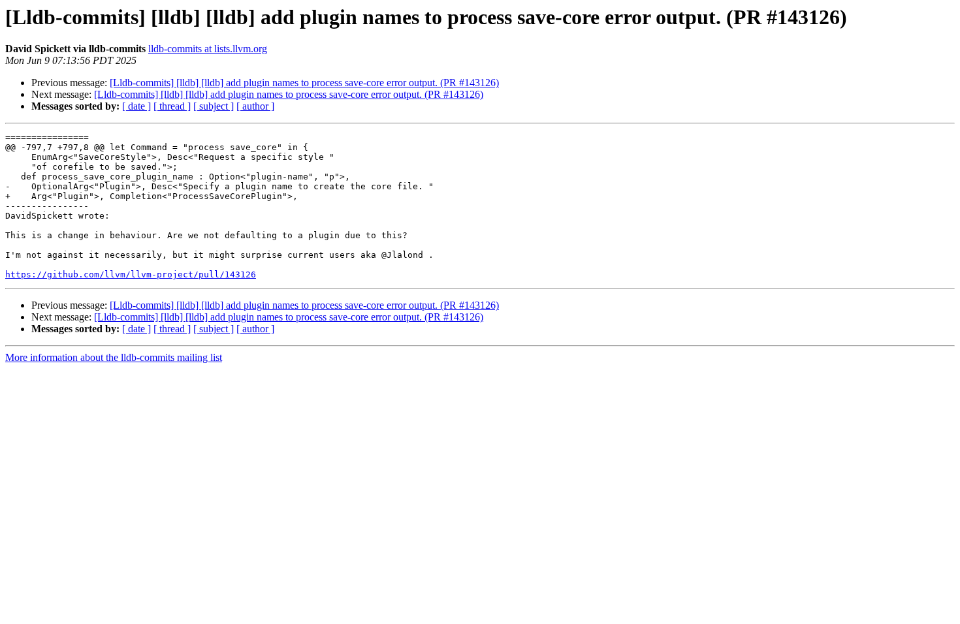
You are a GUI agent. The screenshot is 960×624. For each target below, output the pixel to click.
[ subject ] (213, 106)
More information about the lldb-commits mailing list (113, 357)
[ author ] (255, 106)
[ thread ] (172, 106)
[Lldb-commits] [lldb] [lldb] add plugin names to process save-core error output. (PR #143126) (304, 82)
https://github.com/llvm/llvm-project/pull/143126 (130, 274)
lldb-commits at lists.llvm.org (207, 48)
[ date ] (136, 106)
